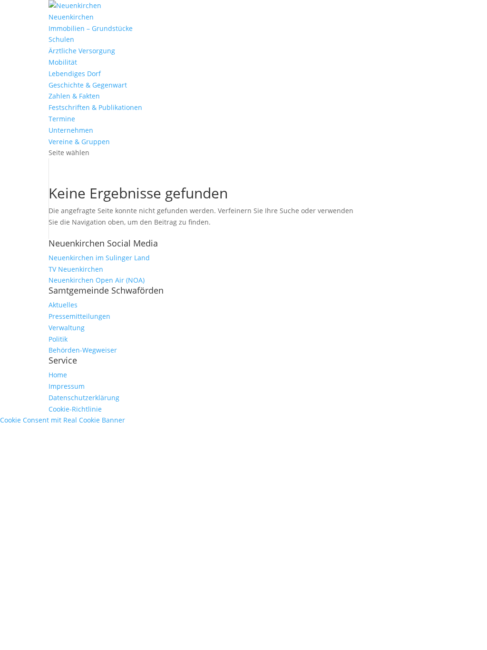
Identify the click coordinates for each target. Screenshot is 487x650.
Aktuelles (63, 304)
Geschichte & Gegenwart (88, 84)
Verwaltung (67, 327)
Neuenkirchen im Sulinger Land (99, 257)
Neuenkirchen (71, 16)
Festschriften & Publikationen (95, 107)
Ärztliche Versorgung (82, 50)
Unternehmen (71, 130)
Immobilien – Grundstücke (91, 28)
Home (58, 374)
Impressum (67, 386)
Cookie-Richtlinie (75, 409)
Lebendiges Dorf (75, 73)
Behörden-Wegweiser (83, 350)
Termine (62, 118)
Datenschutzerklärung (84, 397)
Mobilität (63, 62)
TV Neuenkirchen (76, 269)
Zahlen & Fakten (74, 95)
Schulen (61, 39)
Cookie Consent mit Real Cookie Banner (62, 419)
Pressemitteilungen (79, 316)
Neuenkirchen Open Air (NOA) (97, 280)
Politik (58, 339)
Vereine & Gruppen (79, 141)
